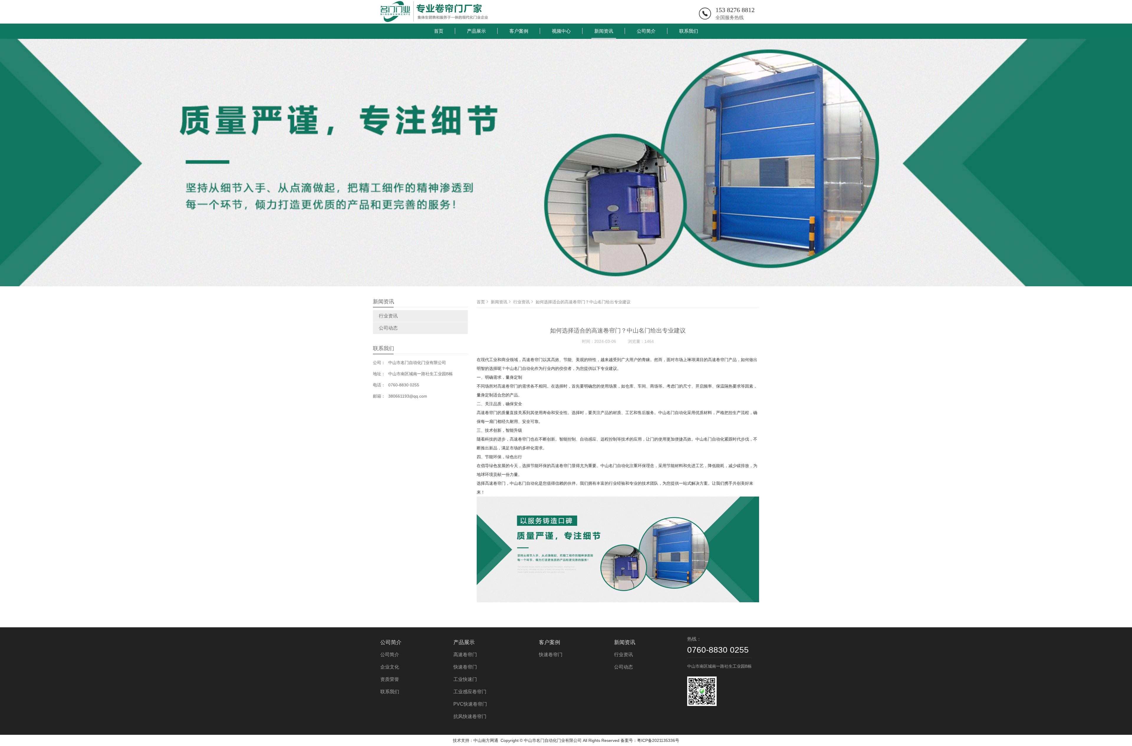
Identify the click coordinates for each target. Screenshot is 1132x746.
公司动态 (388, 327)
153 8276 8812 (735, 10)
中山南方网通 (485, 740)
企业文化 (389, 666)
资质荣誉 (389, 679)
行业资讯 (388, 315)
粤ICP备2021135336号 (658, 740)
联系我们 (688, 31)
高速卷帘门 (465, 654)
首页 (438, 31)
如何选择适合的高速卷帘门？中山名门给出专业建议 (583, 302)
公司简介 (646, 31)
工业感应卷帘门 (469, 691)
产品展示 (476, 31)
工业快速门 (465, 679)
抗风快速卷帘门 (469, 716)
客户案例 (518, 31)
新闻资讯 (603, 31)
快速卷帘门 (465, 666)
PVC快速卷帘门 (470, 704)
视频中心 (561, 31)
